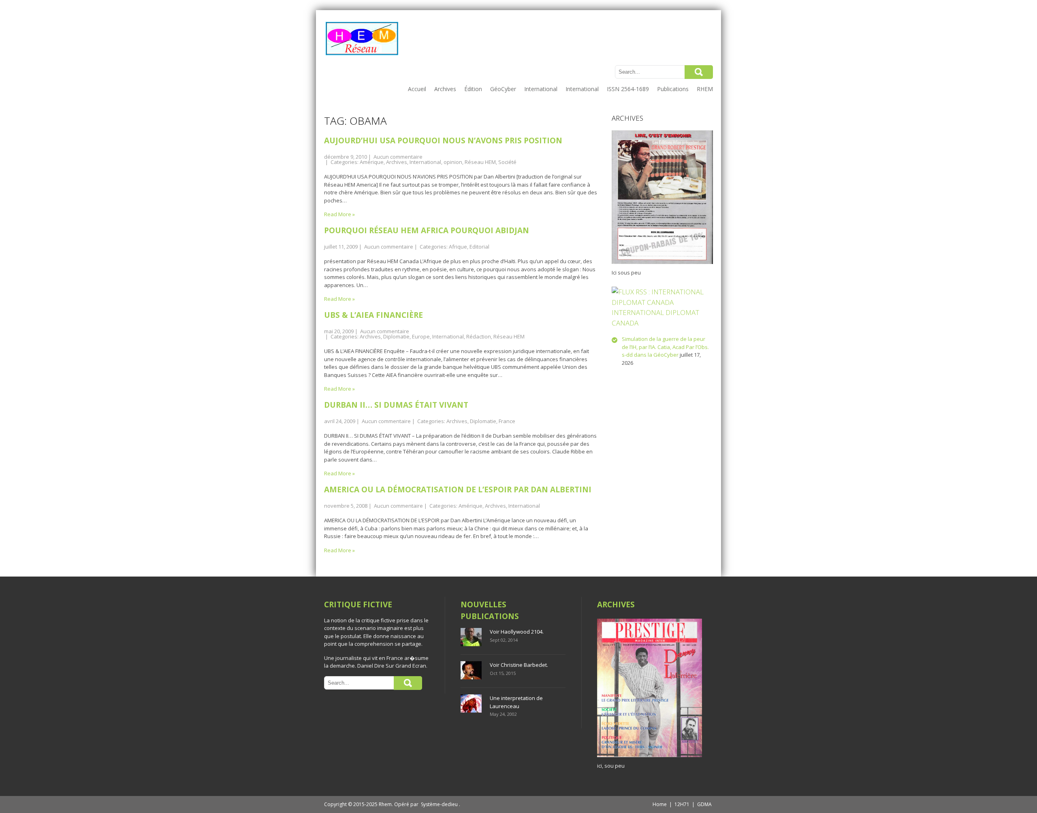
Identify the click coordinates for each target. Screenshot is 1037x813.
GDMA (704, 804)
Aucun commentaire (397, 156)
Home (660, 804)
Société (507, 162)
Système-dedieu (439, 804)
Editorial (479, 246)
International (540, 89)
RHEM (705, 89)
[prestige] (649, 757)
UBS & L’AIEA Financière (373, 315)
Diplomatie (396, 336)
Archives (445, 89)
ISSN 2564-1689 (628, 89)
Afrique (458, 246)
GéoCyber (503, 89)
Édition (473, 89)
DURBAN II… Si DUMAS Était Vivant (396, 405)
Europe (421, 336)
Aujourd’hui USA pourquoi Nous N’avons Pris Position (443, 140)
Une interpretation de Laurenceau (516, 702)
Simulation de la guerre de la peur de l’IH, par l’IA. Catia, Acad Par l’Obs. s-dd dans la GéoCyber (665, 346)
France (507, 421)
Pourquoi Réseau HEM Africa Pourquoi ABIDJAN (426, 230)
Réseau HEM (480, 162)
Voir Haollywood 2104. (517, 631)
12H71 (681, 804)
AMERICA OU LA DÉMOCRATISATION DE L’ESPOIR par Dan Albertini (457, 489)
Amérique (372, 162)
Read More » (339, 214)
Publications (673, 89)
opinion (453, 162)
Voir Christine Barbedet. (519, 664)
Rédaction (478, 336)
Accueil (417, 89)
